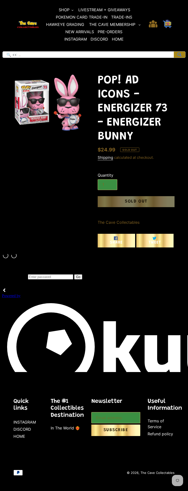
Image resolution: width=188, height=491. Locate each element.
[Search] (179, 55)
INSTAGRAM (24, 422)
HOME (19, 436)
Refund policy (160, 433)
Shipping (105, 157)
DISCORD (22, 429)
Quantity (105, 175)
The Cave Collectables (158, 473)
